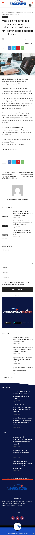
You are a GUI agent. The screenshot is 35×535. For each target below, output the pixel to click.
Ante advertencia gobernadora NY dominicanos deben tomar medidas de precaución (23, 368)
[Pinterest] (18, 48)
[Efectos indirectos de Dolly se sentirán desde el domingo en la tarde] (6, 233)
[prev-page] (3, 239)
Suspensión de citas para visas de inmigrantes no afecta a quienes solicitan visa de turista (23, 222)
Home (3, 12)
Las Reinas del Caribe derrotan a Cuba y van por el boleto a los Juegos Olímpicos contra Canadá (22, 359)
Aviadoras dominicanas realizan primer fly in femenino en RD (26, 174)
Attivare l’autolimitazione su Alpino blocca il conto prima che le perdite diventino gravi (23, 213)
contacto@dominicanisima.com (19, 478)
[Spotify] (22, 518)
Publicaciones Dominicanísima (14, 39)
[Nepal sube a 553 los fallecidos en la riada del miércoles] (6, 452)
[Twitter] (14, 48)
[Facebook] (9, 48)
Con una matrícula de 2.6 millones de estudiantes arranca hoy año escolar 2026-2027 (21, 395)
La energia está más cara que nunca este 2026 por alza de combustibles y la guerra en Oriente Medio (23, 421)
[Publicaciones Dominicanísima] (3, 39)
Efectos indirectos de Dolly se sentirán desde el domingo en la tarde (22, 232)
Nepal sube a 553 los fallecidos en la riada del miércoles (21, 452)
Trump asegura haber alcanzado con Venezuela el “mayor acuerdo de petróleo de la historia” (22, 465)
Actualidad (9, 12)
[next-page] (6, 239)
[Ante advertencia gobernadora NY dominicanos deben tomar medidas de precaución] (6, 369)
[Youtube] (17, 518)
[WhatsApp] (22, 48)
